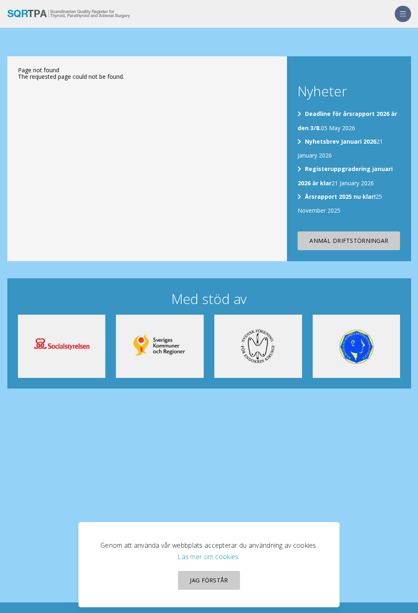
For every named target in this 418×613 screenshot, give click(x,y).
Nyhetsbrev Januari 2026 (340, 141)
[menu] (403, 14)
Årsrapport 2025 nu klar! (340, 196)
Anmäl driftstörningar (348, 240)
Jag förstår (209, 580)
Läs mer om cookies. (209, 556)
